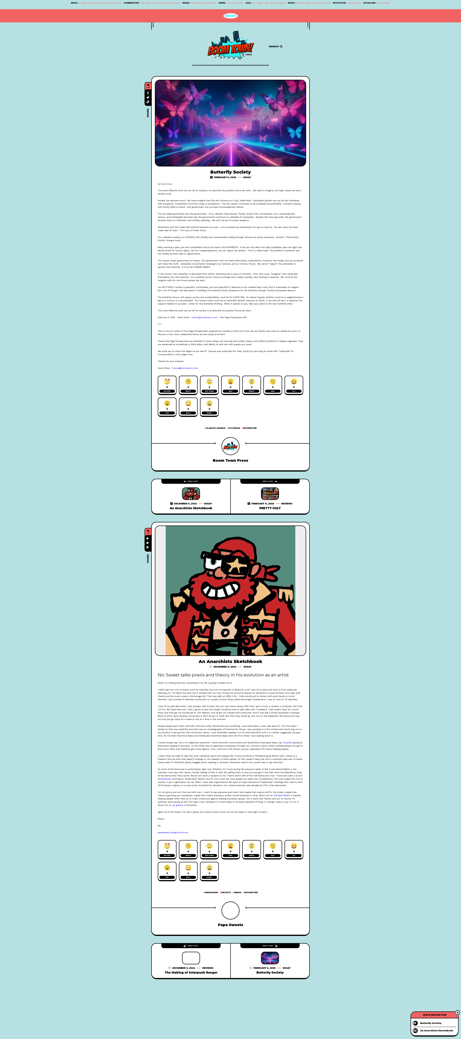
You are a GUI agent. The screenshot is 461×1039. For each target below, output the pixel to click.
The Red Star (383, 3)
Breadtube (165, 779)
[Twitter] (148, 97)
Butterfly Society (270, 972)
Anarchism (211, 892)
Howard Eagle (354, 3)
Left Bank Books (281, 795)
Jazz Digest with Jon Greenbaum (269, 3)
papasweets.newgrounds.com (173, 832)
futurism (234, 428)
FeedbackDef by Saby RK (203, 3)
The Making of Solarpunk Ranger (191, 972)
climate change (215, 428)
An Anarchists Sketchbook (191, 508)
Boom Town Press (230, 460)
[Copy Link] (148, 102)
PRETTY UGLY (270, 508)
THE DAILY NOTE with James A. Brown (160, 3)
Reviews (286, 503)
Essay (247, 177)
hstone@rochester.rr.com (205, 317)
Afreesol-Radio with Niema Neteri (313, 3)
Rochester (250, 428)
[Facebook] (148, 93)
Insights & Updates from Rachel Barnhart (100, 3)
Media (237, 892)
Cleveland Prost (235, 3)
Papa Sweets (230, 925)
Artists (226, 892)
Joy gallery (177, 805)
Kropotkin (288, 742)
